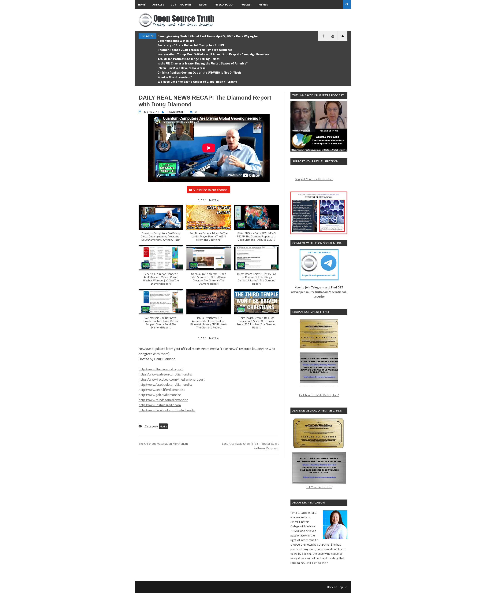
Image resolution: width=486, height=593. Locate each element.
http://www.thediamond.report (161, 369)
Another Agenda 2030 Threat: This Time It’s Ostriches (195, 49)
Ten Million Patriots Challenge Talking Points (188, 59)
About (203, 4)
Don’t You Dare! (181, 4)
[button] (213, 200)
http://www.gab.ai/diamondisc (160, 394)
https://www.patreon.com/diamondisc (165, 374)
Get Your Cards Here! (319, 487)
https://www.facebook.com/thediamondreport (172, 379)
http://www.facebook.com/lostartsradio (167, 410)
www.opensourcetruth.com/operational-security (319, 294)
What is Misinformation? (175, 77)
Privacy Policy (224, 4)
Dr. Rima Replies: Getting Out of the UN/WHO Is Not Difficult (199, 72)
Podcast (246, 4)
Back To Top (335, 587)
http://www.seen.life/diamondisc (162, 389)
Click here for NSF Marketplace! (319, 395)
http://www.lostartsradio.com (160, 405)
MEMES (263, 4)
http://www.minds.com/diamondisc (163, 399)
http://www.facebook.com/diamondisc (165, 384)
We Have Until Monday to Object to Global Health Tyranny (197, 81)
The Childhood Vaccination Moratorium (163, 443)
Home (142, 4)
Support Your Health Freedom (314, 179)
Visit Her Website (317, 562)
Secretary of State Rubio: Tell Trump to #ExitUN (191, 45)
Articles (158, 4)
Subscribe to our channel (210, 189)
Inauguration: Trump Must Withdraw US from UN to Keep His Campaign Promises (213, 54)
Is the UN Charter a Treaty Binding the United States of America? (203, 63)
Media (163, 426)
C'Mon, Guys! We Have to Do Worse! (182, 68)
